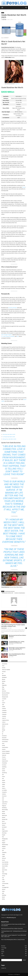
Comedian (4, 710)
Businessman (5, 694)
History (3, 782)
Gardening (4, 772)
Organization (5, 831)
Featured (4, 755)
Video (3, 891)
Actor (3, 665)
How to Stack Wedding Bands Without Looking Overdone (13, 939)
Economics (4, 735)
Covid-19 (4, 718)
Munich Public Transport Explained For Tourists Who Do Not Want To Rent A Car (13, 936)
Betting (3, 681)
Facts (3, 743)
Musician (4, 823)
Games (3, 770)
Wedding (4, 895)
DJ (2, 733)
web (3, 893)
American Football (6, 669)
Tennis (3, 875)
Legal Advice (4, 801)
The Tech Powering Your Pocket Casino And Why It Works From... (13, 625)
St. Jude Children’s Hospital (7, 336)
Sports (3, 868)
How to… (4, 788)
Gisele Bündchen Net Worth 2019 (7, 592)
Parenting (4, 833)
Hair (3, 778)
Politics (3, 840)
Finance (3, 757)
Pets (3, 836)
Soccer (3, 860)
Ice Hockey (4, 790)
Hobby (3, 784)
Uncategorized (5, 887)
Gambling (4, 766)
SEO (3, 850)
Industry (4, 794)
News (3, 829)
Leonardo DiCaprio (12, 307)
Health (3, 780)
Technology (4, 873)
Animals (4, 671)
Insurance (4, 796)
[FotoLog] (14, 3)
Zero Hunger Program (6, 334)
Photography (5, 838)
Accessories (4, 663)
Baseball (4, 675)
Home (2, 10)
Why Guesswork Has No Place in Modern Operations (12, 928)
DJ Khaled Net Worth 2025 (9, 436)
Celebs (3, 706)
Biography (4, 685)
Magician (4, 805)
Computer (4, 714)
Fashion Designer (6, 751)
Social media (5, 866)
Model (6, 10)
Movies (3, 817)
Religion (4, 846)
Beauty (3, 679)
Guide (3, 776)
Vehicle (3, 889)
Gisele (23, 187)
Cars (3, 700)
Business (4, 691)
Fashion (3, 749)
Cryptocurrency (5, 720)
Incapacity (4, 792)
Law (3, 799)
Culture (3, 722)
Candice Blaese (4, 628)
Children (4, 708)
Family (3, 745)
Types (3, 885)
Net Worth (4, 827)
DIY (3, 731)
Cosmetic (4, 716)
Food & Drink (5, 761)
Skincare (4, 858)
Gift (3, 774)
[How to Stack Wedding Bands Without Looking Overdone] (4, 655)
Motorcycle (4, 815)
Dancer (3, 726)
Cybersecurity (5, 724)
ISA (17, 336)
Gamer (3, 768)
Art (2, 673)
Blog (3, 687)
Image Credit (17, 83)
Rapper (3, 842)
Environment (5, 741)
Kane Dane (4, 19)
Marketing (4, 807)
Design (3, 729)
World (3, 897)
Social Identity (5, 862)
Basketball (4, 677)
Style (3, 871)
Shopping (4, 852)
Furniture (4, 764)
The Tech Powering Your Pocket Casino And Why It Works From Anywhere (13, 925)
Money (3, 813)
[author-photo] (14, 603)
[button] (2, 7)
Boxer (3, 689)
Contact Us (3, 968)
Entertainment (5, 739)
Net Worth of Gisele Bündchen (20, 592)
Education (4, 737)
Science (3, 848)
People (3, 834)
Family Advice (5, 747)
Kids (3, 798)
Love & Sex (4, 803)
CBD (3, 704)
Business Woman (6, 693)
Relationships (5, 844)
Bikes (3, 683)
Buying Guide (5, 696)
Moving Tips (4, 819)
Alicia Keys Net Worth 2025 (9, 434)
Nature (3, 825)
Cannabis (4, 698)
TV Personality (5, 883)
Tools (3, 879)
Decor (3, 728)
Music (3, 821)
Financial (4, 759)
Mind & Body (5, 809)
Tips (3, 877)
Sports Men (4, 869)
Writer (3, 899)
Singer (3, 854)
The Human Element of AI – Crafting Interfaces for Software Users (14, 932)
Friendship (4, 763)
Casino (3, 702)
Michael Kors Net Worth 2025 (9, 439)
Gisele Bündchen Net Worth (10, 591)
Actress (3, 667)
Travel (3, 881)
